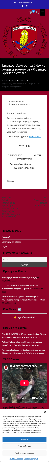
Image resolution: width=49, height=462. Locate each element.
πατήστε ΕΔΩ (35, 136)
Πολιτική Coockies (16, 459)
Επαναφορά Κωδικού (11, 242)
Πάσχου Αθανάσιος (10, 350)
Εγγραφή (6, 237)
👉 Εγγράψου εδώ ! (24, 317)
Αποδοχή (24, 439)
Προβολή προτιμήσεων (24, 453)
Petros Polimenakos (11, 342)
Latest (11, 181)
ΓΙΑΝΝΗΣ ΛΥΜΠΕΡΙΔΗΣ (12, 334)
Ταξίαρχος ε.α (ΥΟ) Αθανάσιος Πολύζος (19, 277)
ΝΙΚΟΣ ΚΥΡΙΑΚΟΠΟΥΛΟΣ (20, 104)
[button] (45, 412)
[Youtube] (26, 6)
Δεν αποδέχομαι (24, 446)
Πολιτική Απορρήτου (31, 459)
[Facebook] (22, 6)
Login (4, 246)
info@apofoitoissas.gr (26, 2)
